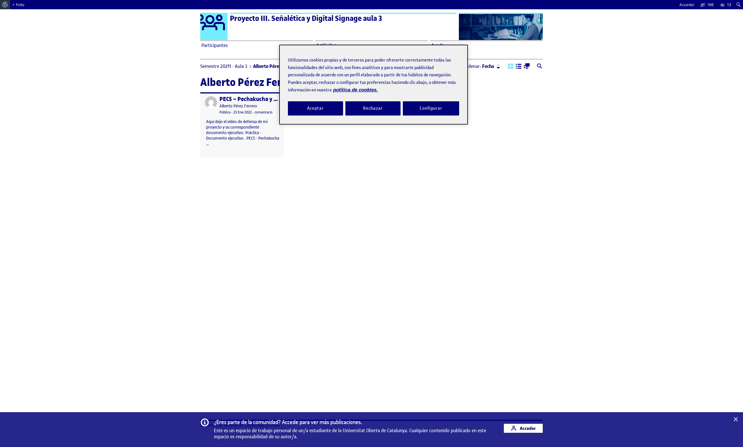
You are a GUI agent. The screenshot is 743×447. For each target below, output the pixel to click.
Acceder (527, 428)
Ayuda (437, 45)
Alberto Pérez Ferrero (238, 106)
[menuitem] (5, 4)
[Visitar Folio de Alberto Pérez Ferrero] (211, 102)
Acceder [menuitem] (687, 4)
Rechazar (373, 108)
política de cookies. (355, 90)
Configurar (431, 108)
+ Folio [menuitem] (18, 4)
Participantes (214, 45)
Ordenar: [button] (479, 66)
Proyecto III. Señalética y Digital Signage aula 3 (306, 18)
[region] (373, 85)
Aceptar (315, 108)
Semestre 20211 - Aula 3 (223, 66)
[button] (510, 67)
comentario (264, 112)
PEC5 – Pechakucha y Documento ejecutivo (273, 99)
